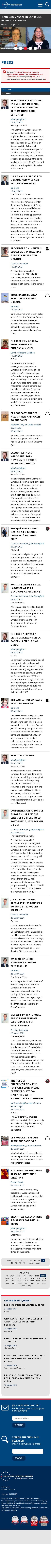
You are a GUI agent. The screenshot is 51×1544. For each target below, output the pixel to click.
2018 (19, 1278)
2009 (32, 1281)
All (7, 1276)
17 (20, 1263)
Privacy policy (8, 1489)
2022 (37, 1276)
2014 (44, 1278)
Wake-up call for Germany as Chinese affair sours (24, 962)
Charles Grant (17, 1182)
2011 (19, 1281)
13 (39, 1260)
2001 (38, 1283)
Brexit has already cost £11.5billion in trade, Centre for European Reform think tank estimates (27, 107)
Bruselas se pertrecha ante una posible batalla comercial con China (22, 1378)
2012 (13, 1281)
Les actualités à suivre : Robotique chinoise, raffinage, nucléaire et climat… (24, 1358)
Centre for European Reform (12, 4)
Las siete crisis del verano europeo (24, 1305)
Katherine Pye (17, 424)
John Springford (18, 119)
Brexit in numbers (22, 755)
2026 (12, 1276)
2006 (7, 1283)
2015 (38, 1278)
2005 (13, 1283)
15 (12, 1263)
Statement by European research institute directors (26, 1174)
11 (31, 1260)
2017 (25, 1278)
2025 (18, 1276)
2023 (31, 1276)
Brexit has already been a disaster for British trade (26, 1220)
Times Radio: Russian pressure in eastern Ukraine (24, 298)
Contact (5, 1487)
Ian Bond (4, 25)
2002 (32, 1283)
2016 (32, 1278)
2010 (25, 1281)
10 (27, 1260)
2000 (44, 1283)
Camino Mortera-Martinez (23, 352)
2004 (19, 1283)
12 (35, 1260)
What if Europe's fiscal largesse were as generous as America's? (26, 588)
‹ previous (18, 1260)
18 (24, 1263)
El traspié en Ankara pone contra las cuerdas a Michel (24, 345)
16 (16, 1263)
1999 (23, 1286)
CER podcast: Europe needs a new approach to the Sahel (25, 417)
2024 (24, 1276)
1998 (29, 1286)
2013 (7, 1281)
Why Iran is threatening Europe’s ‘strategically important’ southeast (23, 1322)
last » (38, 1263)
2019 (13, 1278)
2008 (38, 1281)
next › (31, 1263)
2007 (44, 1281)
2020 (7, 1278)
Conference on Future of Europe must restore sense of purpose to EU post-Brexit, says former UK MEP (27, 817)
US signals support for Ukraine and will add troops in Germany (26, 180)
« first (9, 1260)
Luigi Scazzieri (26, 1103)
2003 (25, 1283)
